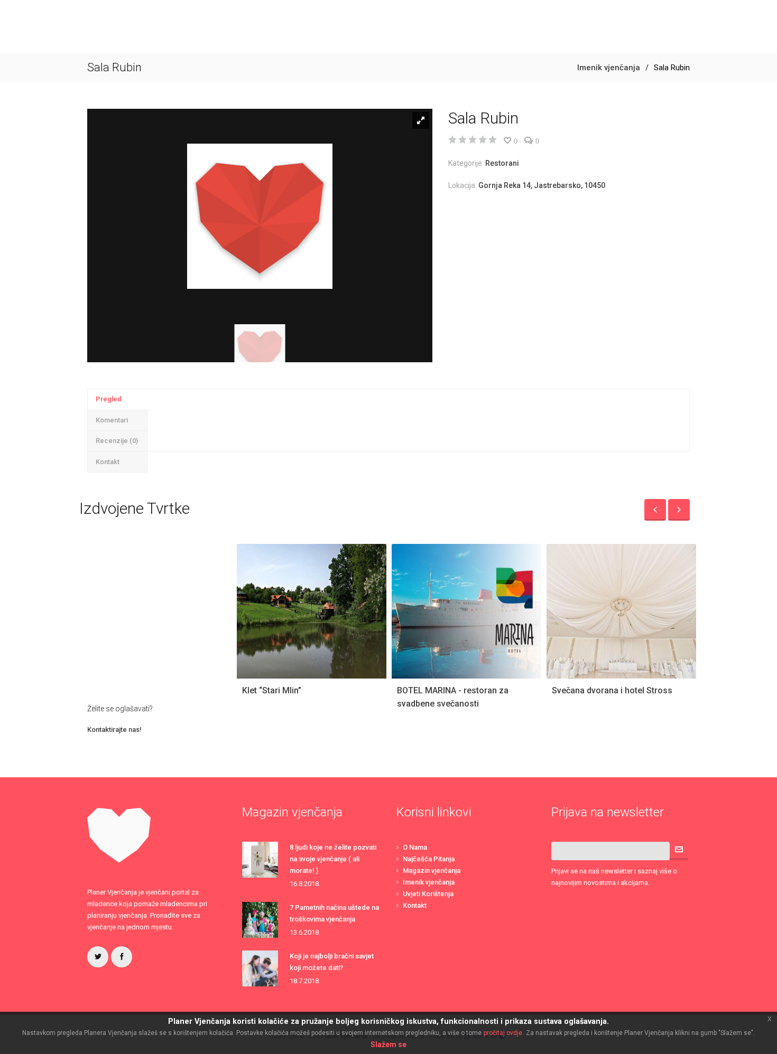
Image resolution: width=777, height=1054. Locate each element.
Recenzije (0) (117, 441)
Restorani (502, 163)
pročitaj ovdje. (504, 1033)
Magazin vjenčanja (431, 870)
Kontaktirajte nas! (114, 729)
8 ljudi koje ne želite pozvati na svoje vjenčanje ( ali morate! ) (333, 858)
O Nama (415, 847)
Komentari (112, 420)
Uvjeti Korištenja (428, 894)
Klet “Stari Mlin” (271, 690)
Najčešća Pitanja (429, 859)
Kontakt (107, 462)
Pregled (109, 399)
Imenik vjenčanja (608, 67)
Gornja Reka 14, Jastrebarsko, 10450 (541, 185)
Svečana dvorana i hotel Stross (612, 690)
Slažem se (388, 1044)
